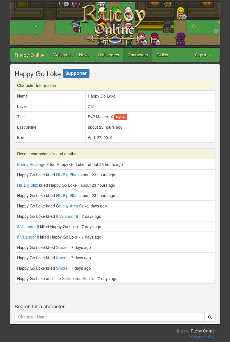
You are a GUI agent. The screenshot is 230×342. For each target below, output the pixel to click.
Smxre (62, 247)
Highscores (108, 54)
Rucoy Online (30, 54)
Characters (138, 54)
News (84, 54)
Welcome (62, 54)
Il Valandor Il (67, 216)
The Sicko (63, 278)
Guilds (162, 54)
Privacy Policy (202, 336)
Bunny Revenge (31, 164)
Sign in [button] (201, 54)
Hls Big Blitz (66, 174)
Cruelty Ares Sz (70, 206)
